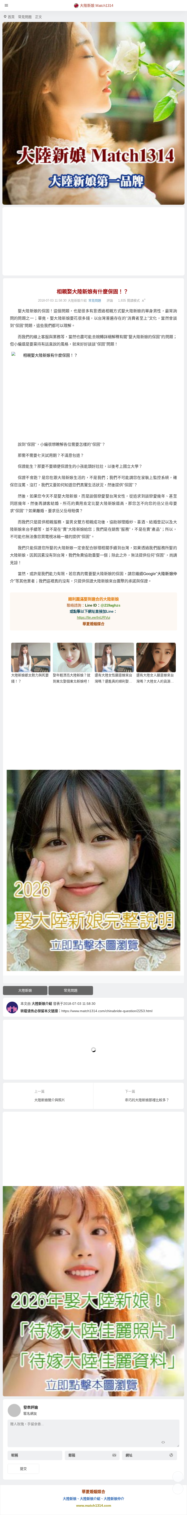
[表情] (172, 1443)
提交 (23, 1469)
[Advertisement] (93, 241)
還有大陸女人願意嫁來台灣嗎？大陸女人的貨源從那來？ (155, 681)
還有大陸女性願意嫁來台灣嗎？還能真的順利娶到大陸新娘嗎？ (113, 681)
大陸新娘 (25, 990)
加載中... (17, 1068)
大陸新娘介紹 (42, 1004)
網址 (129, 1455)
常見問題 (25, 17)
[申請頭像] (174, 1409)
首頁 (11, 17)
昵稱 (14, 1455)
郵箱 (71, 1455)
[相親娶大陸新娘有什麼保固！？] (93, 394)
